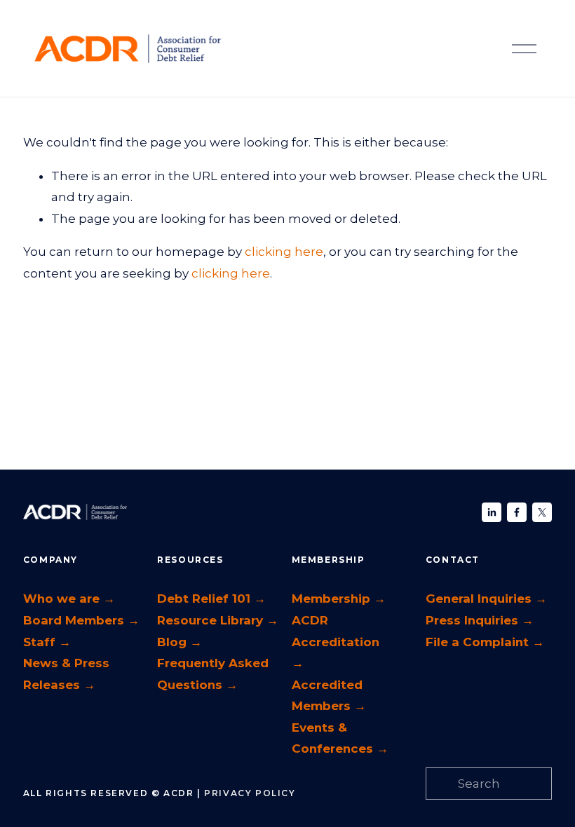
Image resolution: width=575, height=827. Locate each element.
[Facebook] (517, 512)
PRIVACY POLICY (249, 793)
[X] (542, 512)
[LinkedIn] (491, 512)
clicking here (284, 252)
